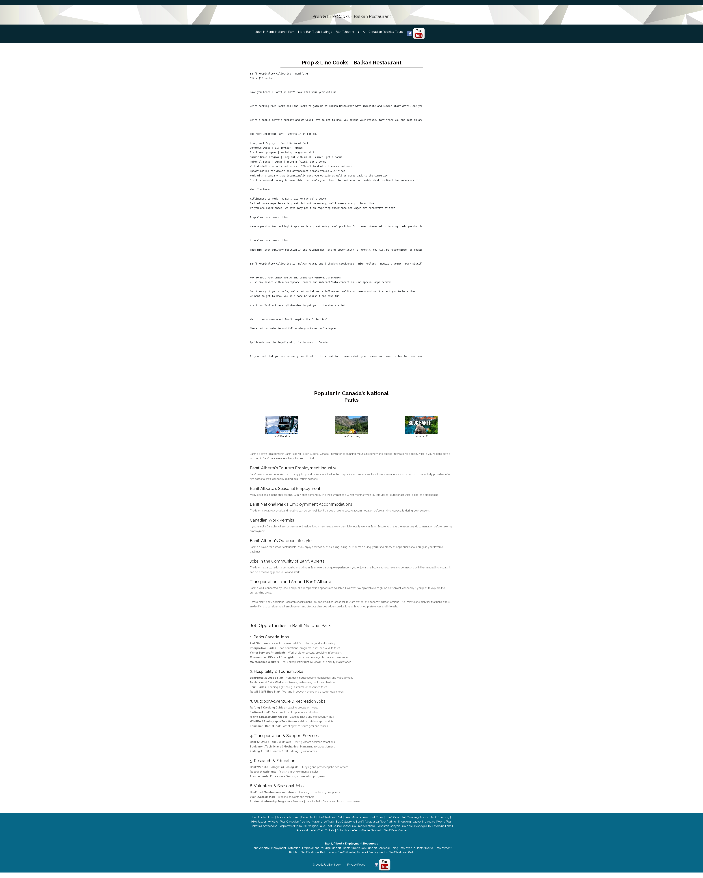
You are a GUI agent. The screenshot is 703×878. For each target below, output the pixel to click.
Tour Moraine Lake (439, 826)
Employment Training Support (321, 848)
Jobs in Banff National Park (277, 32)
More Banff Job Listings (315, 32)
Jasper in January (424, 821)
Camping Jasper (417, 817)
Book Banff (308, 817)
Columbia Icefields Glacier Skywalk (359, 830)
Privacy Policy (356, 864)
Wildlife (273, 821)
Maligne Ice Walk (323, 821)
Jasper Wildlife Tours (292, 826)
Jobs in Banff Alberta (341, 852)
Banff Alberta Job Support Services (366, 848)
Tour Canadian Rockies (295, 821)
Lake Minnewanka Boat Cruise (364, 817)
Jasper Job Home (288, 817)
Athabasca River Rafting (380, 821)
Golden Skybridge (414, 826)
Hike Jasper (258, 821)
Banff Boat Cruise (395, 830)
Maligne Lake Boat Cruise (324, 826)
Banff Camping (439, 817)
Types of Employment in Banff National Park (385, 852)
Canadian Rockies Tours (386, 32)
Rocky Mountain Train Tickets (315, 830)
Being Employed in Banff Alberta (412, 848)
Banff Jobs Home (263, 817)
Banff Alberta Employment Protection (276, 848)
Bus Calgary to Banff (349, 821)
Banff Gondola (395, 817)
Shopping (404, 821)
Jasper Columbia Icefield (359, 826)
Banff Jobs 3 (345, 32)
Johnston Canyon (388, 826)
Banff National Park (330, 817)
